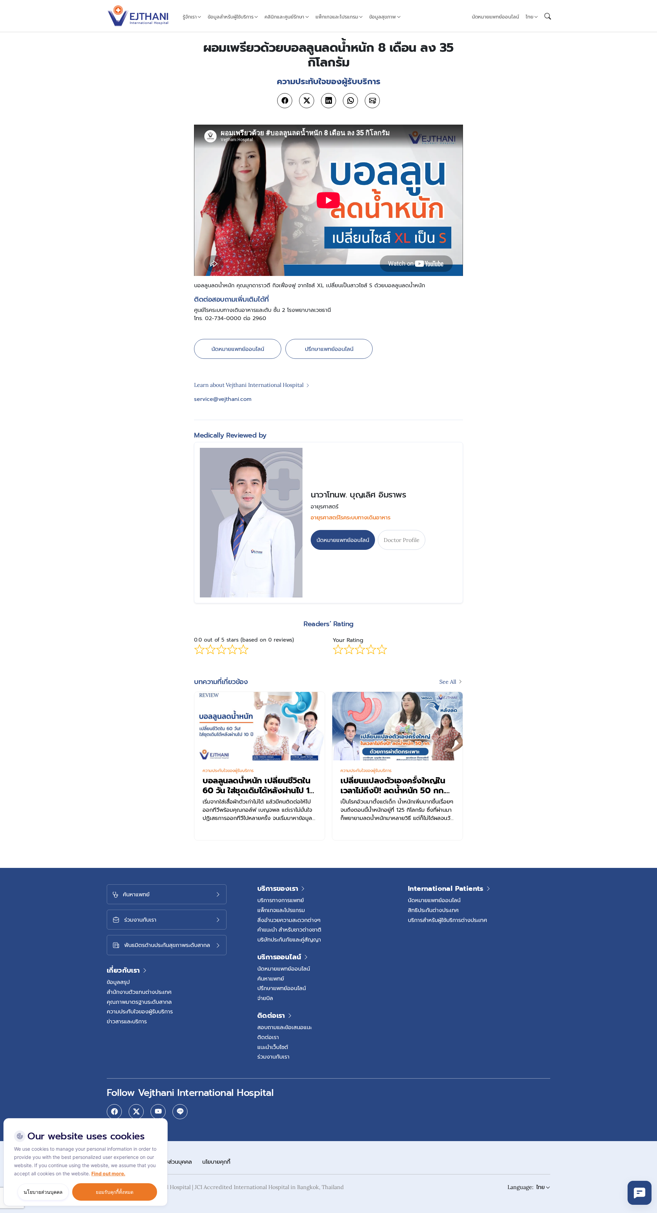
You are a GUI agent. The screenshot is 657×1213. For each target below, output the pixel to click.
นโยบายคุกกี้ (216, 1161)
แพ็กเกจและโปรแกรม (281, 910)
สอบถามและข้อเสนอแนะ (284, 1027)
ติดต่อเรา (268, 1037)
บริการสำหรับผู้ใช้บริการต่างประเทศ (447, 920)
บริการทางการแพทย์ (280, 900)
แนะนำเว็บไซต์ (272, 1047)
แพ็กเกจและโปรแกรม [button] (336, 17)
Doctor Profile (402, 539)
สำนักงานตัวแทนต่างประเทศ (139, 991)
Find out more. (108, 1173)
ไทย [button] (529, 17)
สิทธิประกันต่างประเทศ (433, 910)
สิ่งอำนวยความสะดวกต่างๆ (289, 920)
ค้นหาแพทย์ (270, 978)
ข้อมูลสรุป (118, 981)
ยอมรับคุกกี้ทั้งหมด (114, 1192)
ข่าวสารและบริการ (127, 1021)
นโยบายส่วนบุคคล (171, 1161)
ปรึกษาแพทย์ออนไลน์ (329, 348)
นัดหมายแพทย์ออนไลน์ (495, 17)
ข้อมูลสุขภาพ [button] (382, 17)
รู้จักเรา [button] (190, 17)
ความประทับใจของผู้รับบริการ (228, 771)
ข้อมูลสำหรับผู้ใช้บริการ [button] (231, 17)
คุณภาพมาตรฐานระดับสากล (139, 1001)
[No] (160, 1119)
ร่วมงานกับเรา (273, 1056)
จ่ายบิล (265, 998)
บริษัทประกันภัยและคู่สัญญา (289, 939)
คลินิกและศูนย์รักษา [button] (284, 17)
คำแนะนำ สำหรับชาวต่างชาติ (289, 929)
